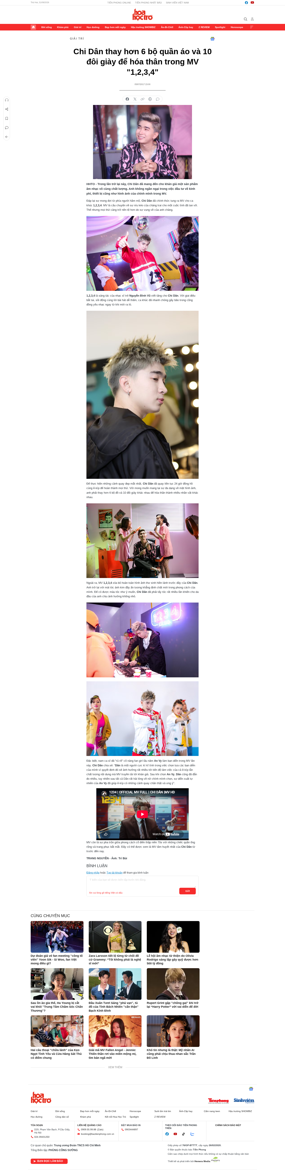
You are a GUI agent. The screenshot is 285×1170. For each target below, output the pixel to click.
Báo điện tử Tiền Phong (142, 14)
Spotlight (220, 27)
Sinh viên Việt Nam (177, 2)
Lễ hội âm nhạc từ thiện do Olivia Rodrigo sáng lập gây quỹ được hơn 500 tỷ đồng (172, 959)
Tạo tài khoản (115, 872)
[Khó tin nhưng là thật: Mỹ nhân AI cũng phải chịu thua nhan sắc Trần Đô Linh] (173, 1031)
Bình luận (6, 127)
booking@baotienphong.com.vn (97, 1134)
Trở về (6, 137)
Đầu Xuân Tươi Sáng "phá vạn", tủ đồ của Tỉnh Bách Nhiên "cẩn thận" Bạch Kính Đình (114, 1006)
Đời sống (46, 27)
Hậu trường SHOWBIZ (143, 27)
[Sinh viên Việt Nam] (244, 1101)
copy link (142, 99)
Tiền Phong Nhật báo (148, 2)
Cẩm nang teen (212, 1111)
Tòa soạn (37, 1125)
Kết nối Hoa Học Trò (115, 1116)
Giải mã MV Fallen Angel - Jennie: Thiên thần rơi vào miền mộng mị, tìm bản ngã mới (112, 1053)
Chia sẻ (6, 109)
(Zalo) (100, 1129)
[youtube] (252, 2)
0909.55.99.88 (88, 1129)
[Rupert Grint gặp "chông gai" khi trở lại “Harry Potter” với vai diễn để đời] (173, 984)
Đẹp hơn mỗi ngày (115, 27)
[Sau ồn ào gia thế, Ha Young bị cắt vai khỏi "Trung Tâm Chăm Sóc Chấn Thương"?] (57, 984)
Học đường (93, 27)
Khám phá (62, 27)
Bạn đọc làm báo (50, 1161)
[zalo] (194, 1134)
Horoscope (237, 27)
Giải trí (77, 27)
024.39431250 (41, 1137)
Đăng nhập (92, 872)
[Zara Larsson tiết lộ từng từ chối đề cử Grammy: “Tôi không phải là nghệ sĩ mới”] (115, 937)
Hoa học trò (41, 1097)
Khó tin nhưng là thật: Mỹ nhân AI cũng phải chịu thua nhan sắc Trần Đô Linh (171, 1053)
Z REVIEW (204, 27)
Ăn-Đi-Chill (167, 27)
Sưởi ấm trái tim (162, 1111)
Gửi (187, 891)
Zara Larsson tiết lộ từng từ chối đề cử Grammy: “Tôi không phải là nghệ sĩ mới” (115, 959)
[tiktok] (185, 1134)
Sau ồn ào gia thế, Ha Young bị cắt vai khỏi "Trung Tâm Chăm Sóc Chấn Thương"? (57, 1006)
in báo (150, 99)
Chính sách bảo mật (228, 1125)
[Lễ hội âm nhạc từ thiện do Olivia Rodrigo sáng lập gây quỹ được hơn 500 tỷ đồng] (173, 937)
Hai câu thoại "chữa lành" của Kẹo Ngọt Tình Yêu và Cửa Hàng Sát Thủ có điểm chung (56, 1053)
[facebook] (246, 2)
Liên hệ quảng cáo (89, 1125)
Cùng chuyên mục (50, 915)
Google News (212, 38)
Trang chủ (33, 27)
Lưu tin (6, 118)
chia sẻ (127, 99)
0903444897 (131, 1129)
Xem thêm (251, 27)
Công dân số (62, 1116)
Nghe (6, 100)
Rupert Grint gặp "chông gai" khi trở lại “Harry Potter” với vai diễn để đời (172, 1004)
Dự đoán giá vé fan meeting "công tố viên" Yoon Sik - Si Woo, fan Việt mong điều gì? (57, 959)
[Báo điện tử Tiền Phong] (218, 1101)
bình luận (157, 99)
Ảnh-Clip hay (185, 27)
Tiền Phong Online (119, 2)
